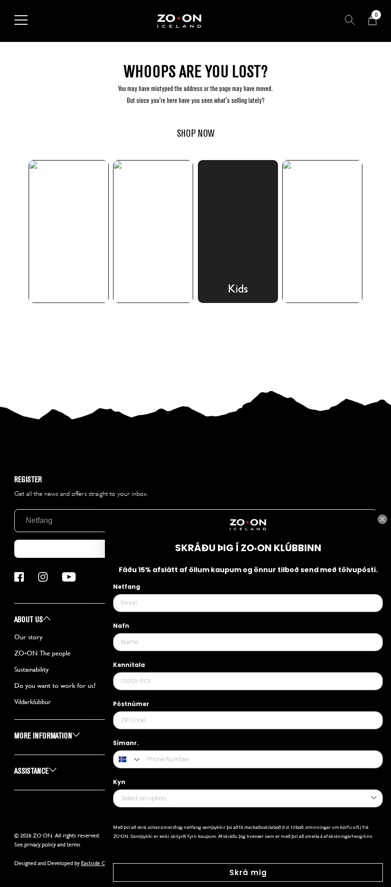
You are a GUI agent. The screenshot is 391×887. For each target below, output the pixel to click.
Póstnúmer (131, 704)
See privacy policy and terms (47, 844)
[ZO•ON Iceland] (179, 21)
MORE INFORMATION (44, 736)
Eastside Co (95, 863)
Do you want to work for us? (55, 685)
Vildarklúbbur (32, 702)
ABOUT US (29, 620)
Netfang (126, 587)
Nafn (121, 626)
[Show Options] (374, 798)
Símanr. (126, 743)
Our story (28, 637)
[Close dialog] (382, 519)
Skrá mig (248, 872)
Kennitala (129, 665)
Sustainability (31, 669)
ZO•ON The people (42, 653)
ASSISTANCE (32, 771)
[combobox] (127, 759)
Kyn (119, 782)
